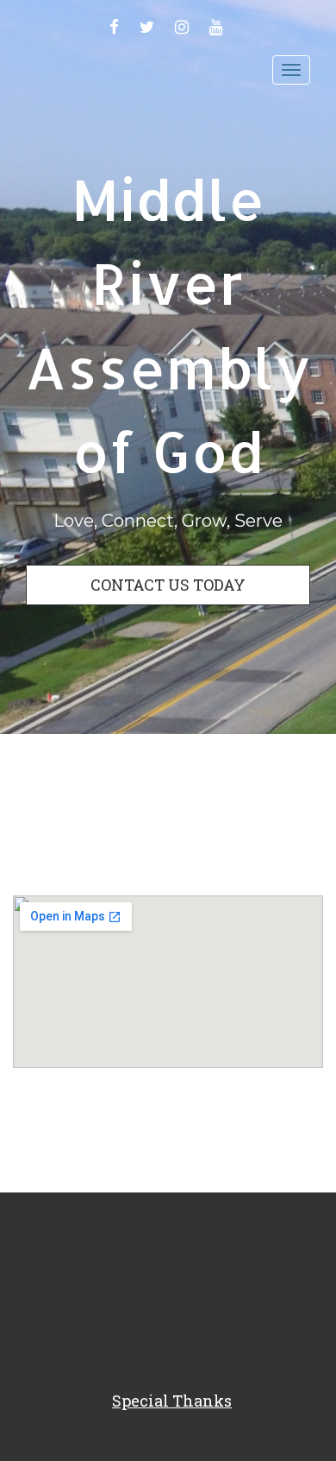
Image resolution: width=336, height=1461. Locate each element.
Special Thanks (172, 1400)
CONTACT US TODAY (168, 584)
